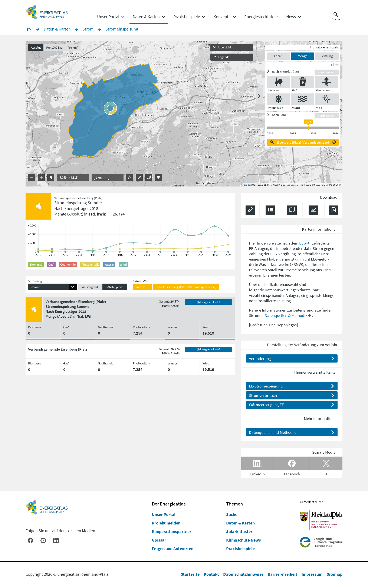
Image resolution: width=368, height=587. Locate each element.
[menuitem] (108, 16)
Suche (231, 514)
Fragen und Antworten (172, 548)
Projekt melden (166, 523)
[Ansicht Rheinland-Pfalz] (50, 177)
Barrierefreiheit (282, 574)
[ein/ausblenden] (259, 95)
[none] (111, 17)
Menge (302, 56)
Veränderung (260, 358)
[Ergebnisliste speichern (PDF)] (333, 210)
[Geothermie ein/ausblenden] (326, 82)
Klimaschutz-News (243, 540)
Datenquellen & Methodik (286, 315)
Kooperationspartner (171, 531)
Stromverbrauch (263, 395)
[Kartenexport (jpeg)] (148, 177)
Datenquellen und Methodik (272, 432)
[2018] (308, 128)
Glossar (159, 540)
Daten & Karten (240, 523)
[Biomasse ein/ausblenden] (278, 82)
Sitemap (334, 574)
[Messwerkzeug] (129, 177)
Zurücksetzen (326, 72)
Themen (234, 504)
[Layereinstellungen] (158, 177)
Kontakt (211, 574)
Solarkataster (239, 531)
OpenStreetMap (290, 184)
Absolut (36, 47)
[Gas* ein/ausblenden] (302, 82)
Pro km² (73, 47)
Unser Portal (163, 514)
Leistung (327, 56)
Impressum (312, 574)
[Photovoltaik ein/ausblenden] (278, 99)
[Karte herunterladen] (292, 210)
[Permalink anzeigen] (139, 177)
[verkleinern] (31, 177)
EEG (302, 243)
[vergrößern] (41, 177)
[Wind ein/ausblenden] (326, 99)
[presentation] (184, 113)
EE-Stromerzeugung (266, 386)
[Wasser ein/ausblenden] (302, 99)
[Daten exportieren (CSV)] (270, 210)
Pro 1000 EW (54, 47)
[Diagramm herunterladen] (313, 210)
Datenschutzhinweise (243, 574)
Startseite (190, 574)
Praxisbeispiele (240, 548)
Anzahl (278, 56)
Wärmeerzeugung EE (266, 404)
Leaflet (247, 184)
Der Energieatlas (169, 504)
